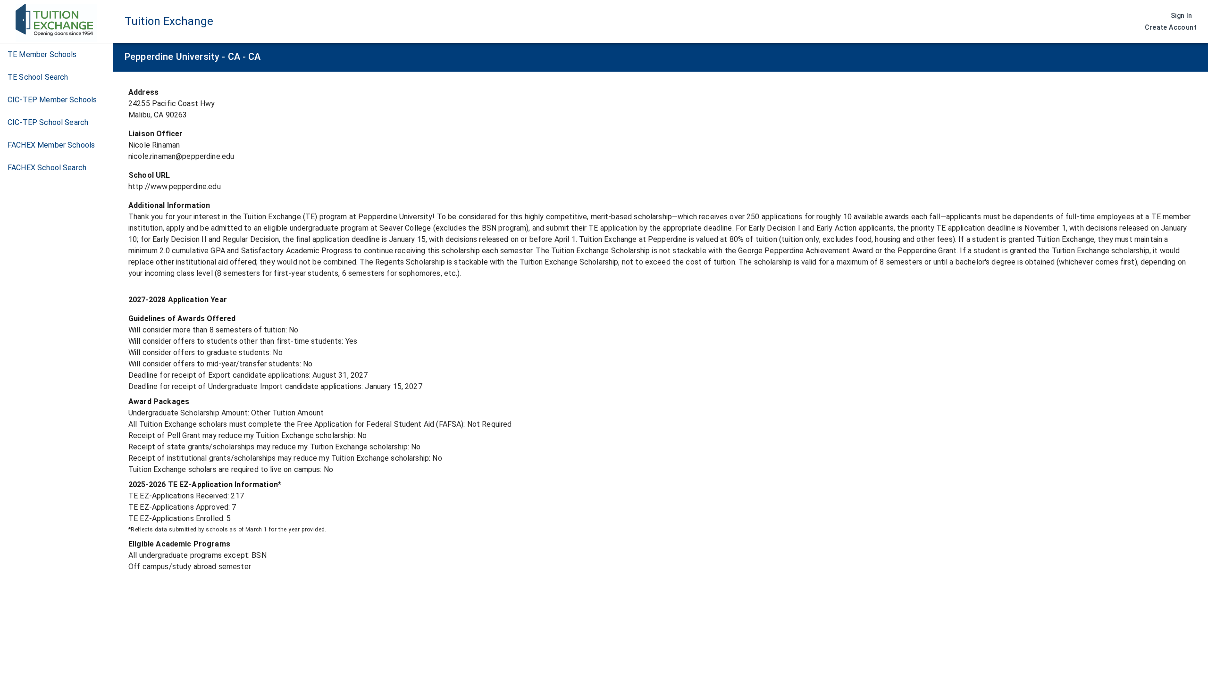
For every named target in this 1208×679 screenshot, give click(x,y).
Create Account (1171, 27)
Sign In (1181, 15)
